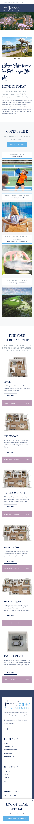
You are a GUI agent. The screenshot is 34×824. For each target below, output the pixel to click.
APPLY (27, 403)
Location (7, 774)
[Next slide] (30, 47)
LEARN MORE (11, 396)
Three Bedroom (13, 601)
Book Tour (15, 2)
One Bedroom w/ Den (15, 492)
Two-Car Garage (13, 656)
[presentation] (17, 367)
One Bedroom (11, 436)
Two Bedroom (12, 547)
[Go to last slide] (3, 47)
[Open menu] (30, 8)
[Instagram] (7, 729)
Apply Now (7, 2)
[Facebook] (4, 729)
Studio (7, 381)
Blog (5, 781)
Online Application (10, 795)
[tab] (14, 58)
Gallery (6, 777)
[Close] (32, 801)
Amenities (7, 771)
